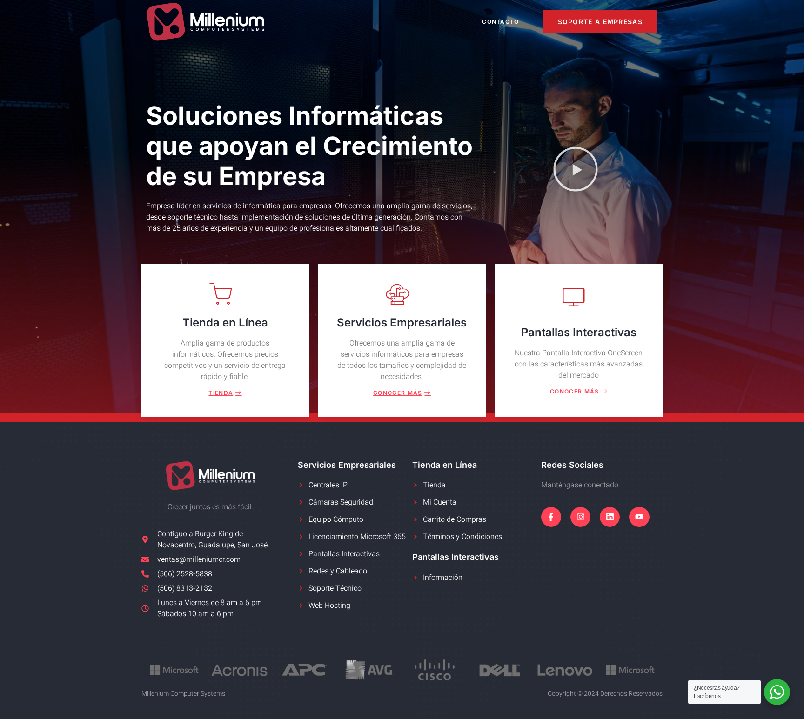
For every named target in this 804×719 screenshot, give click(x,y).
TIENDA (220, 393)
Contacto (500, 21)
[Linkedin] (610, 517)
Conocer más (397, 393)
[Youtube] (639, 517)
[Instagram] (580, 517)
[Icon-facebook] (551, 517)
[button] (575, 171)
